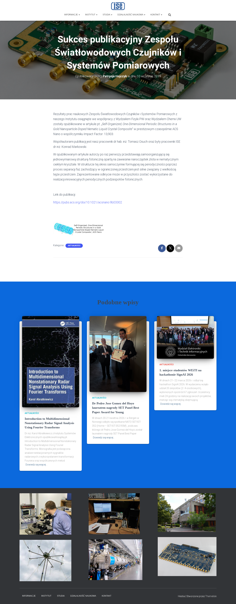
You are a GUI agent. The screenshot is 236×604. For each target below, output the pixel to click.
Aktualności (74, 246)
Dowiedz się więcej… (36, 464)
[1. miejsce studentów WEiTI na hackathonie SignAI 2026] (185, 337)
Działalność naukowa (130, 14)
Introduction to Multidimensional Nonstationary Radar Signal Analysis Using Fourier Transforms (49, 423)
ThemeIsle (210, 596)
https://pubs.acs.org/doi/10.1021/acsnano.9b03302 (87, 202)
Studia (107, 14)
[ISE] (118, 6)
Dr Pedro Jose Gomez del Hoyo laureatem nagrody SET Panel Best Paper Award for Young (115, 408)
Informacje (71, 14)
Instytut (90, 14)
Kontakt (155, 14)
